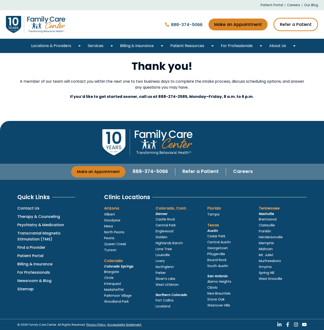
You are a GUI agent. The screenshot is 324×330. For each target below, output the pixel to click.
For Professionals (237, 45)
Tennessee (269, 208)
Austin (212, 230)
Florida (214, 208)
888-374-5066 (187, 25)
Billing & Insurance (137, 45)
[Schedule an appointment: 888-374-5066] (167, 25)
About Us (277, 45)
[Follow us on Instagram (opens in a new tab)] (296, 324)
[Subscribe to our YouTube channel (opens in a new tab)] (304, 324)
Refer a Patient (200, 171)
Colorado (113, 260)
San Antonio (217, 276)
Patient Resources (187, 45)
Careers (243, 171)
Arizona (111, 208)
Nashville (266, 213)
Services (95, 45)
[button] (79, 46)
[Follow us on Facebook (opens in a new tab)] (287, 324)
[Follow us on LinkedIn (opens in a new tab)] (279, 324)
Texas (213, 225)
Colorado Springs (119, 266)
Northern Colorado (171, 294)
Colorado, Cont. (171, 208)
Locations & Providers (51, 45)
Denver (162, 213)
